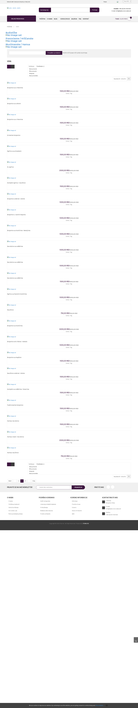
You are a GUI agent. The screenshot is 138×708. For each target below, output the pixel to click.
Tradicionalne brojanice (15, 405)
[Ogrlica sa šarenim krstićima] (11, 289)
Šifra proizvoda (33, 71)
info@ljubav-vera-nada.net (113, 509)
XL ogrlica (10, 167)
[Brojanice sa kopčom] (11, 352)
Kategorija (31, 73)
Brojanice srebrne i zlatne (16, 199)
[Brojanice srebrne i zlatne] (11, 194)
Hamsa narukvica (13, 421)
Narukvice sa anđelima (15, 246)
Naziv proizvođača (33, 75)
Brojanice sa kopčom (14, 357)
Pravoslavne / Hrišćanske (19, 38)
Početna (9, 26)
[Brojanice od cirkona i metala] (11, 337)
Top (136, 641)
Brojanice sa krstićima (15, 326)
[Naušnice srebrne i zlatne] (11, 368)
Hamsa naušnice (13, 452)
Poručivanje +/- (41, 66)
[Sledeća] (29, 481)
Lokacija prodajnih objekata (48, 504)
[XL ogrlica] (11, 162)
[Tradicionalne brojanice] (11, 400)
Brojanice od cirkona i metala (17, 341)
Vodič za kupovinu (45, 501)
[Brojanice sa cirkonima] (11, 83)
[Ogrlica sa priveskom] (11, 146)
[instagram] (112, 487)
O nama (11, 501)
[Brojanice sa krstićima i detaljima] (11, 225)
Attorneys (75, 501)
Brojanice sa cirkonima (15, 88)
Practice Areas (76, 504)
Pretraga (94, 10)
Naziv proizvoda (33, 69)
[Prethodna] (14, 481)
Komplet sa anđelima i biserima (18, 389)
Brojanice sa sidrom (14, 103)
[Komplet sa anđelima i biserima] (11, 384)
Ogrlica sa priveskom (14, 151)
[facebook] (108, 487)
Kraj (34, 481)
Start (9, 481)
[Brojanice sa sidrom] (11, 98)
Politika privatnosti (14, 504)
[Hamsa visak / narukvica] (11, 432)
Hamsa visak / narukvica (15, 437)
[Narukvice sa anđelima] (11, 241)
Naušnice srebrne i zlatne (16, 373)
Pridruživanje (44, 507)
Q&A (73, 514)
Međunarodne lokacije (46, 510)
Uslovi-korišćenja (13, 507)
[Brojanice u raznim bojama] (11, 210)
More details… (100, 705)
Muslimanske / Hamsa (18, 44)
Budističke (11, 32)
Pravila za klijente (45, 514)
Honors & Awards (77, 510)
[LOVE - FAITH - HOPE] (13, 8)
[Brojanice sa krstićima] (11, 321)
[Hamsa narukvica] (11, 416)
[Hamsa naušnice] (11, 448)
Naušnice (10, 310)
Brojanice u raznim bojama (16, 214)
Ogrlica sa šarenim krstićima (17, 294)
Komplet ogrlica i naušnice (16, 183)
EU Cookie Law (13, 510)
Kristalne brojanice (13, 135)
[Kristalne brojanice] (11, 130)
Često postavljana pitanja (16, 514)
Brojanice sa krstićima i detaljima (18, 230)
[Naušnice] (11, 305)
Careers (74, 507)
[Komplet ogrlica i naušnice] (11, 178)
